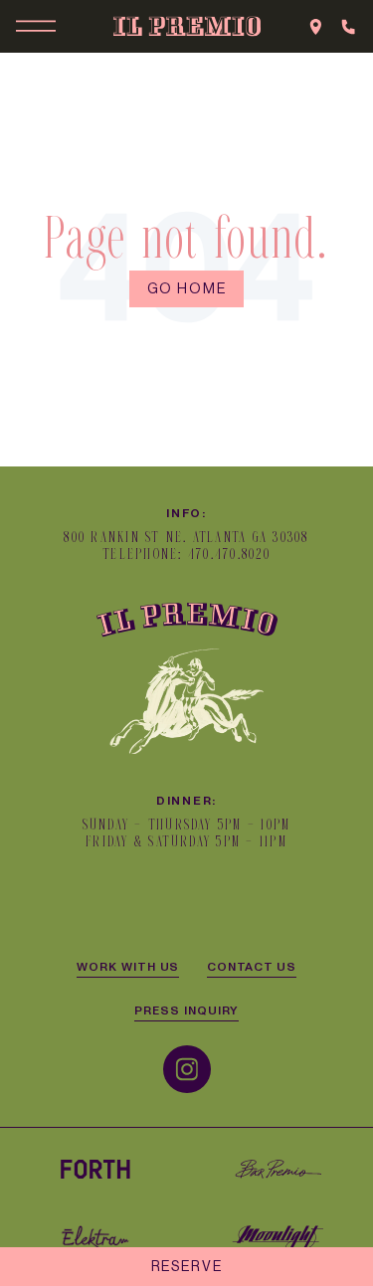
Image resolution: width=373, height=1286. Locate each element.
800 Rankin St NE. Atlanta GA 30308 (186, 537)
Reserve (187, 1266)
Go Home (187, 288)
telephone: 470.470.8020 (186, 554)
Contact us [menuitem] (251, 966)
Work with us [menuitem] (128, 966)
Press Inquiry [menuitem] (186, 1009)
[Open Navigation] (36, 26)
